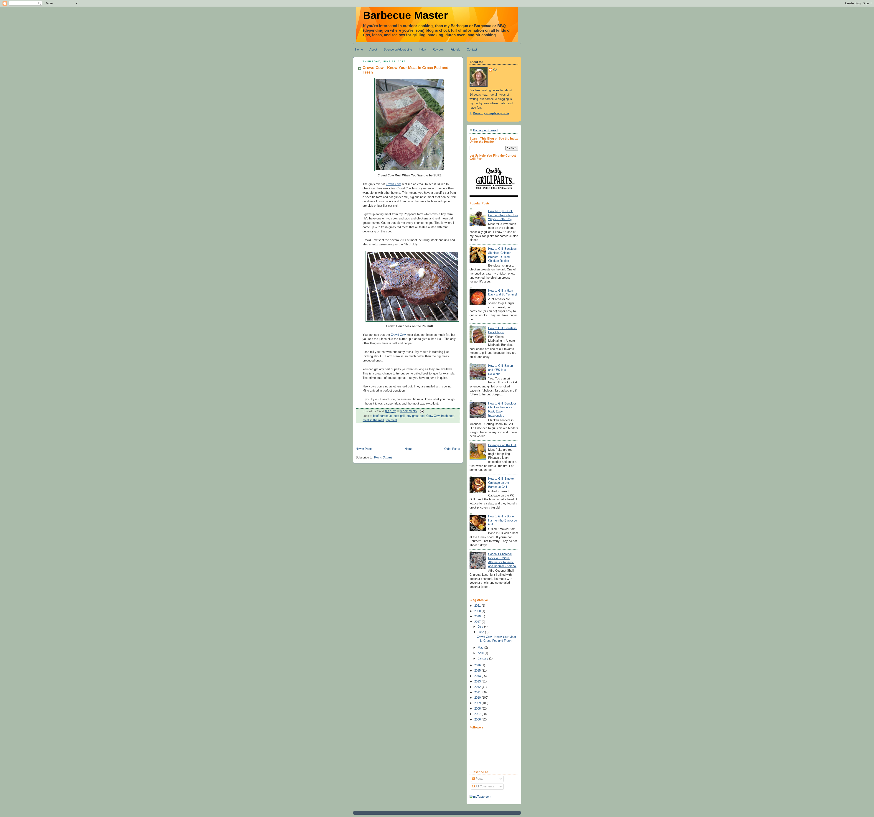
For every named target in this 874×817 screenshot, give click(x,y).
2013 (478, 681)
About (373, 49)
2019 (478, 616)
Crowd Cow (393, 184)
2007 (478, 714)
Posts (479, 778)
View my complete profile (491, 113)
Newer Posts (364, 448)
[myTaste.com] (480, 796)
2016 (478, 665)
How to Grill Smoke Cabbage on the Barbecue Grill (501, 482)
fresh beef (447, 415)
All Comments (484, 786)
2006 (478, 719)
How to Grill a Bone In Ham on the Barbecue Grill (502, 520)
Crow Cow (432, 415)
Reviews (438, 49)
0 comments (408, 411)
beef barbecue (382, 415)
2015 (478, 670)
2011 (478, 692)
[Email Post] (421, 411)
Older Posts (452, 448)
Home (359, 49)
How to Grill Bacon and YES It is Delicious (500, 369)
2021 (478, 605)
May (481, 647)
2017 (478, 622)
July (481, 626)
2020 (478, 611)
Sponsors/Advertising (398, 49)
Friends (455, 49)
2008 (478, 708)
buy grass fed (415, 415)
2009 (478, 703)
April (481, 653)
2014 (478, 676)
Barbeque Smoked (485, 130)
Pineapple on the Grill (502, 445)
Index (422, 49)
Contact (472, 49)
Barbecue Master (405, 15)
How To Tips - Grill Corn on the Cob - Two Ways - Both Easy (503, 215)
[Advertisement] (406, 436)
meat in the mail (373, 420)
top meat (391, 420)
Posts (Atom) (383, 457)
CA (495, 69)
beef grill (399, 415)
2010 (478, 697)
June (481, 632)
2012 (478, 687)
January (483, 658)
